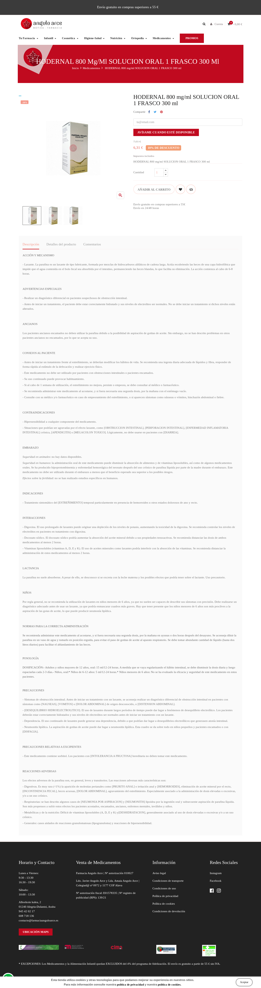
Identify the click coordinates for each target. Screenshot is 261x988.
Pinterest (161, 112)
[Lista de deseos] (180, 189)
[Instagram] (219, 891)
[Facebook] (212, 891)
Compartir (149, 112)
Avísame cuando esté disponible (166, 132)
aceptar (244, 982)
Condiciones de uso (164, 888)
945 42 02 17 (27, 911)
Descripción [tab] (31, 244)
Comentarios (92, 244)
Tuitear (155, 112)
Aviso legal (159, 873)
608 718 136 (26, 915)
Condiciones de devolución (168, 911)
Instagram (216, 873)
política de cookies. (169, 984)
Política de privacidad (165, 896)
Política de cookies (163, 903)
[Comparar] (191, 189)
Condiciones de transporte (168, 880)
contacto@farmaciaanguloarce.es (38, 920)
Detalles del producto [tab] (61, 244)
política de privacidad (130, 984)
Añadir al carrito (154, 189)
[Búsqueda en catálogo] (205, 24)
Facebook (215, 880)
